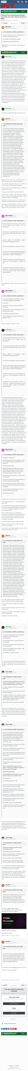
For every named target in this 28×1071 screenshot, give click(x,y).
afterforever (19, 124)
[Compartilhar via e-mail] (13, 1029)
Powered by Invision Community (14, 1068)
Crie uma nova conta (14, 1003)
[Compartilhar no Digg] (6, 1029)
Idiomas (11, 1065)
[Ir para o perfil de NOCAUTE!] (2, 27)
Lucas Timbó (8, 671)
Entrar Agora (14, 1013)
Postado (11, 28)
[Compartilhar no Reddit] (11, 1029)
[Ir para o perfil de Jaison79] (2, 119)
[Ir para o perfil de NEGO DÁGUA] (2, 216)
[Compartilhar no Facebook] (4, 1029)
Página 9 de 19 (14, 23)
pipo (3, 20)
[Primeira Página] (2, 23)
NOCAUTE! (8, 26)
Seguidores (13, 1018)
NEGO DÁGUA (9, 215)
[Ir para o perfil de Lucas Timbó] (2, 672)
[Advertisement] (14, 1050)
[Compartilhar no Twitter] (2, 1029)
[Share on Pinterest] (16, 1029)
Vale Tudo (15, 20)
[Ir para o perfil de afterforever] (2, 56)
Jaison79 (19, 32)
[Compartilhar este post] (25, 28)
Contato (17, 1065)
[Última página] (26, 23)
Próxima (22, 23)
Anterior (5, 23)
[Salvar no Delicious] (9, 1029)
